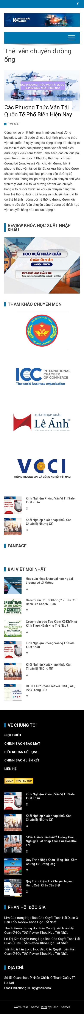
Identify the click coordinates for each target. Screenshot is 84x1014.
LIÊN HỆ (10, 769)
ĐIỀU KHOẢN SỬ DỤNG (21, 752)
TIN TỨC (13, 124)
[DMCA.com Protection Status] (18, 781)
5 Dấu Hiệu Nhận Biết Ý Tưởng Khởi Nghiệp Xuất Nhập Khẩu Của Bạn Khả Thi (51, 841)
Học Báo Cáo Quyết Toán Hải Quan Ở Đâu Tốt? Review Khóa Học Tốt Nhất (41, 920)
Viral (44, 1007)
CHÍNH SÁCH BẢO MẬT (22, 744)
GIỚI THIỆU (12, 735)
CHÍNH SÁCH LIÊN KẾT (21, 760)
